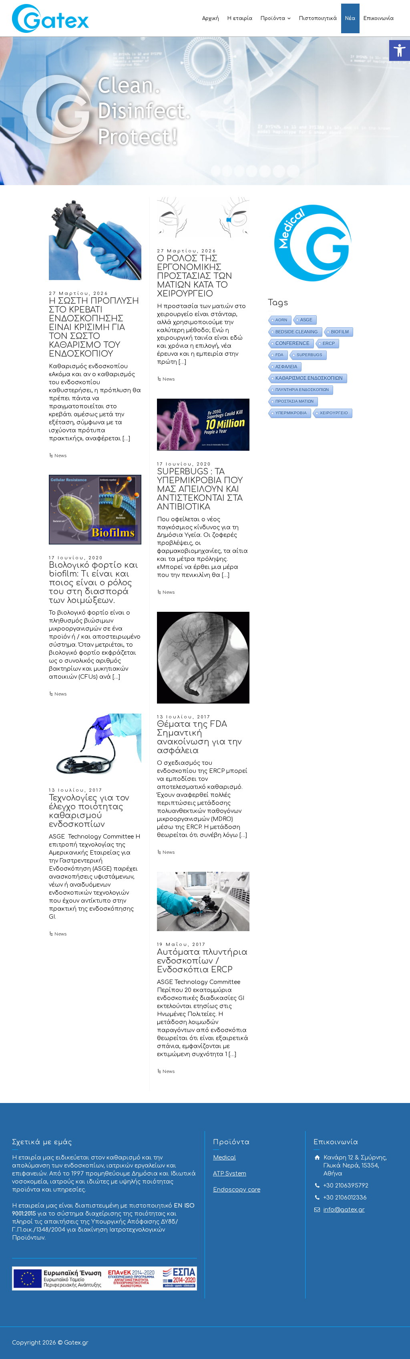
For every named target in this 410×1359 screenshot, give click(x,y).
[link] (399, 50)
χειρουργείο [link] (334, 413)
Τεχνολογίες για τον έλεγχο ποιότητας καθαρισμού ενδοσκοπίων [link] (89, 811)
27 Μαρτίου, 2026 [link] (78, 293)
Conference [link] (292, 343)
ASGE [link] (306, 319)
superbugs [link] (309, 355)
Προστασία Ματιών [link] (294, 401)
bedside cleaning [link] (296, 331)
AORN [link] (281, 320)
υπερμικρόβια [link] (291, 413)
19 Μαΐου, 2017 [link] (181, 944)
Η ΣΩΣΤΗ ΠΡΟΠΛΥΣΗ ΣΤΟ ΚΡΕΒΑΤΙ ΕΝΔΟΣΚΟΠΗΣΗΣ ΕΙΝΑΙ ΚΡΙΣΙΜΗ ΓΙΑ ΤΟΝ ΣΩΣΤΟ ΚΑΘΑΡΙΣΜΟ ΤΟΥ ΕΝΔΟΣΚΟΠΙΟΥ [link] (94, 327)
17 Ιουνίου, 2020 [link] (184, 464)
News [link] (60, 455)
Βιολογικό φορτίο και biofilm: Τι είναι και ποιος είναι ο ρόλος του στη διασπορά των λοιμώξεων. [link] (93, 583)
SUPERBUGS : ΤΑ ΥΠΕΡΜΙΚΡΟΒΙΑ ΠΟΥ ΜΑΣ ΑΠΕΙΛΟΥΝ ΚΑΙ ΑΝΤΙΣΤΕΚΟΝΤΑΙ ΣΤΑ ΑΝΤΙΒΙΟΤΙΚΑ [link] (200, 489)
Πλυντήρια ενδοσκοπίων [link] (302, 389)
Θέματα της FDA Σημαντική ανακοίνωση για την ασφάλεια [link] (199, 737)
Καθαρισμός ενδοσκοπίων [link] (309, 378)
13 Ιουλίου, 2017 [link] (184, 717)
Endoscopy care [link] (236, 1190)
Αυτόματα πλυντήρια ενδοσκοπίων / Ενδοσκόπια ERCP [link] (202, 961)
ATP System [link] (229, 1174)
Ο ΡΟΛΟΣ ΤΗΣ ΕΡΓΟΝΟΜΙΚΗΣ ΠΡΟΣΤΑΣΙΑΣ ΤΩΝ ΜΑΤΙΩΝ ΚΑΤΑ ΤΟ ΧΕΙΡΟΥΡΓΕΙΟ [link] (194, 276)
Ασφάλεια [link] (286, 366)
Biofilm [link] (340, 331)
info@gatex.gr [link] (344, 1210)
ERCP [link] (329, 343)
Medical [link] (224, 1158)
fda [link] (279, 355)
